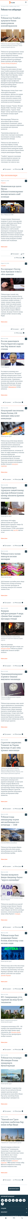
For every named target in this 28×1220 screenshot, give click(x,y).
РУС (14, 1218)
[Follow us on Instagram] (13, 1200)
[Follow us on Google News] (24, 1200)
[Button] (7, 169)
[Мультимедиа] (6, 1218)
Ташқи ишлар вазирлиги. (9, 63)
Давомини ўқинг (14, 1189)
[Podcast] (2, 1203)
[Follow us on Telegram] (6, 1200)
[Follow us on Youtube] (2, 1200)
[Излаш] (22, 1218)
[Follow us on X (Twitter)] (20, 1200)
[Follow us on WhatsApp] (16, 1200)
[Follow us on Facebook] (9, 1200)
